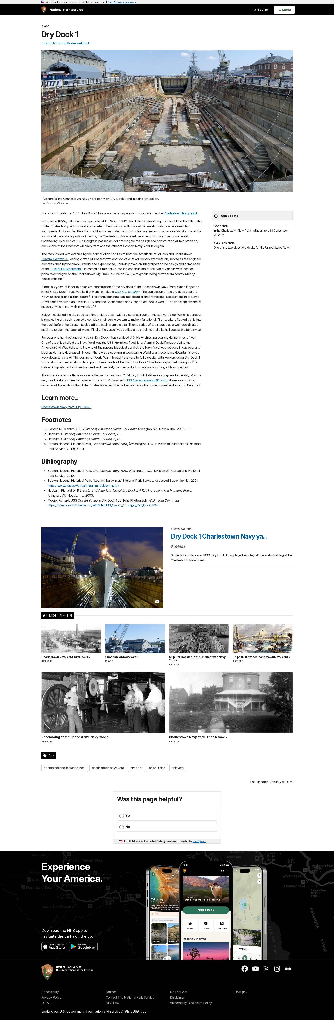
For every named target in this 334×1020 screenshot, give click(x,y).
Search (263, 10)
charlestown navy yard (108, 768)
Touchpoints (199, 841)
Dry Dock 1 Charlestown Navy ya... (219, 536)
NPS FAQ (112, 1003)
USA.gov (240, 992)
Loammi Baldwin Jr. (54, 259)
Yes (128, 815)
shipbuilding (157, 768)
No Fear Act (178, 992)
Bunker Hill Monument (65, 269)
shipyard (178, 768)
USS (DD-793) (146, 380)
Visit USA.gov (136, 1011)
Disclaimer (177, 997)
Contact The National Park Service (130, 997)
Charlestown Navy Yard (180, 213)
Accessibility (50, 992)
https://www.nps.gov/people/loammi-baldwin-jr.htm (83, 485)
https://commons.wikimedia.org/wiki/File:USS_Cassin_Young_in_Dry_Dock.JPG (102, 505)
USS (127, 292)
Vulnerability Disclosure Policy (191, 1003)
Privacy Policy (51, 997)
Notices (111, 992)
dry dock (136, 768)
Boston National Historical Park (65, 43)
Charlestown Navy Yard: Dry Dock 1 (66, 407)
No (127, 827)
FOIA (45, 1003)
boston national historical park (64, 768)
